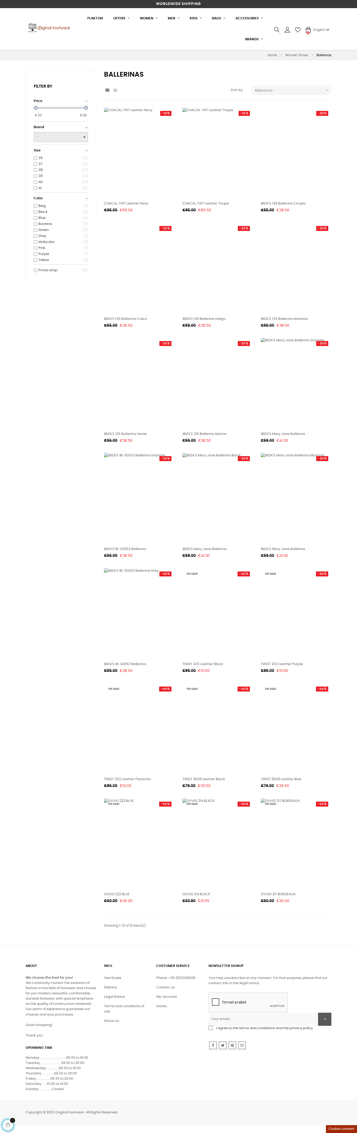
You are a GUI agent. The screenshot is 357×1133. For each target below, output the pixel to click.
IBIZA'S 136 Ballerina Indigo (204, 319)
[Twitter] (222, 1045)
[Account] (287, 29)
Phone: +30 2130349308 (175, 978)
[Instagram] (242, 1045)
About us (111, 1021)
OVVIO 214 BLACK (196, 894)
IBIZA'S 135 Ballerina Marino (204, 434)
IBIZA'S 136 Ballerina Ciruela (283, 203)
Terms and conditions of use (124, 1009)
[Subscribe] (324, 1019)
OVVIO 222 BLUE (117, 894)
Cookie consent (341, 1129)
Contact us (165, 987)
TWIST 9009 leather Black (203, 779)
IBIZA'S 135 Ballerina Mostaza (284, 319)
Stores (161, 1006)
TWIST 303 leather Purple (282, 664)
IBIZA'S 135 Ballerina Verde (125, 434)
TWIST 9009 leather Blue (281, 779)
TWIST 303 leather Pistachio (127, 779)
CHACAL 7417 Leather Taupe (205, 203)
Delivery (110, 987)
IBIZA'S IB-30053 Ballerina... (126, 549)
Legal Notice (114, 997)
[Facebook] (213, 1045)
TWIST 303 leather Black (202, 664)
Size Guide (112, 978)
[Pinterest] (232, 1045)
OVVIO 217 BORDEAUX (278, 894)
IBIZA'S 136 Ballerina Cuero (125, 319)
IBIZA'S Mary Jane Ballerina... (284, 434)
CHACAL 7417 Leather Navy (126, 203)
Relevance (292, 90)
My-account (166, 997)
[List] (115, 90)
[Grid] (107, 90)
